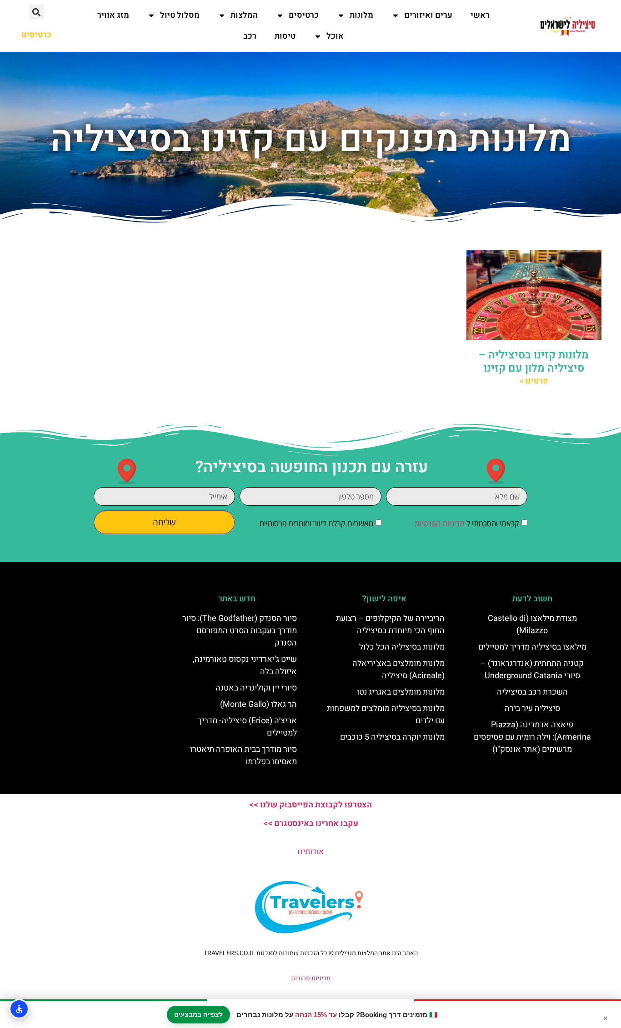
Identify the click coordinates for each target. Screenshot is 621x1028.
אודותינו (310, 852)
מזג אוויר (113, 15)
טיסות (285, 36)
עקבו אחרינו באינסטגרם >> (310, 823)
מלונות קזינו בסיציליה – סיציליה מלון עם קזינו (534, 361)
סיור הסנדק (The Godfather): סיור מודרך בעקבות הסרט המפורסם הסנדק (239, 630)
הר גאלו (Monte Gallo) (258, 704)
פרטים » (534, 381)
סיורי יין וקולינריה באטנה (256, 688)
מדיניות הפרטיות (440, 523)
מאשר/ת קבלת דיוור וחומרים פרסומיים (316, 523)
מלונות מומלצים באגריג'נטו (401, 692)
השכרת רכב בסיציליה (532, 692)
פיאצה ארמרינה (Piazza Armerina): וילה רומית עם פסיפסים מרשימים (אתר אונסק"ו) (532, 737)
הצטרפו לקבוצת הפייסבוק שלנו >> (310, 805)
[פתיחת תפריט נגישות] (19, 1009)
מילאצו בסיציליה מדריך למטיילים (532, 647)
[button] (36, 12)
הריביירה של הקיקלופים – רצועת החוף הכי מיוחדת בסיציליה (390, 624)
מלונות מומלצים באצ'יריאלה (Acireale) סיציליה (398, 669)
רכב (249, 36)
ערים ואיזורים (428, 15)
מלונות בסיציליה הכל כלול (402, 647)
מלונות (361, 15)
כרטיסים (304, 15)
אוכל (335, 36)
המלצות (244, 15)
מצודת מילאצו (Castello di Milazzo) (532, 624)
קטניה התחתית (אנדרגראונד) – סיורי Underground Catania (532, 669)
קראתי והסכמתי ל (467, 523)
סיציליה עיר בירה (532, 708)
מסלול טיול (180, 15)
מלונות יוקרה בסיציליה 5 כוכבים (392, 737)
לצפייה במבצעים (198, 1014)
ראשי (480, 15)
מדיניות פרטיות (311, 978)
